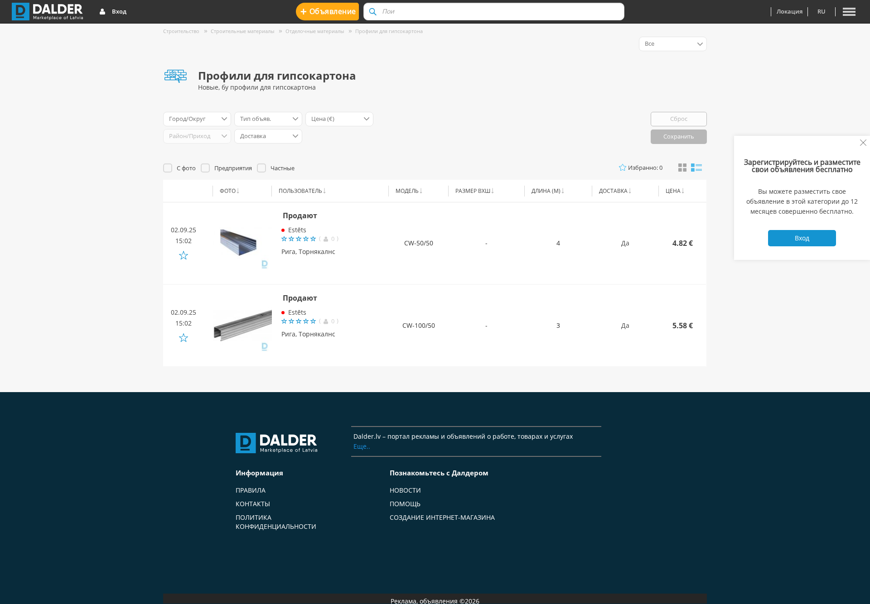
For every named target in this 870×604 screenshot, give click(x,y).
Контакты (253, 503)
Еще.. (361, 446)
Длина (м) (546, 191)
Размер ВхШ (472, 191)
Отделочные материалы (314, 31)
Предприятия (233, 168)
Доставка (613, 191)
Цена (673, 191)
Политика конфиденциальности (276, 522)
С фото (186, 168)
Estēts (297, 229)
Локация (789, 11)
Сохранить (678, 136)
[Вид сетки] (682, 168)
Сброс (678, 119)
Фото (228, 191)
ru (821, 11)
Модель (407, 191)
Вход (119, 11)
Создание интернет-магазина (442, 517)
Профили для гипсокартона (389, 31)
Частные (283, 168)
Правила (251, 490)
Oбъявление (328, 11)
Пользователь (300, 191)
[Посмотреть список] (696, 166)
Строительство (181, 31)
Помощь (405, 503)
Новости (405, 490)
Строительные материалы (242, 31)
